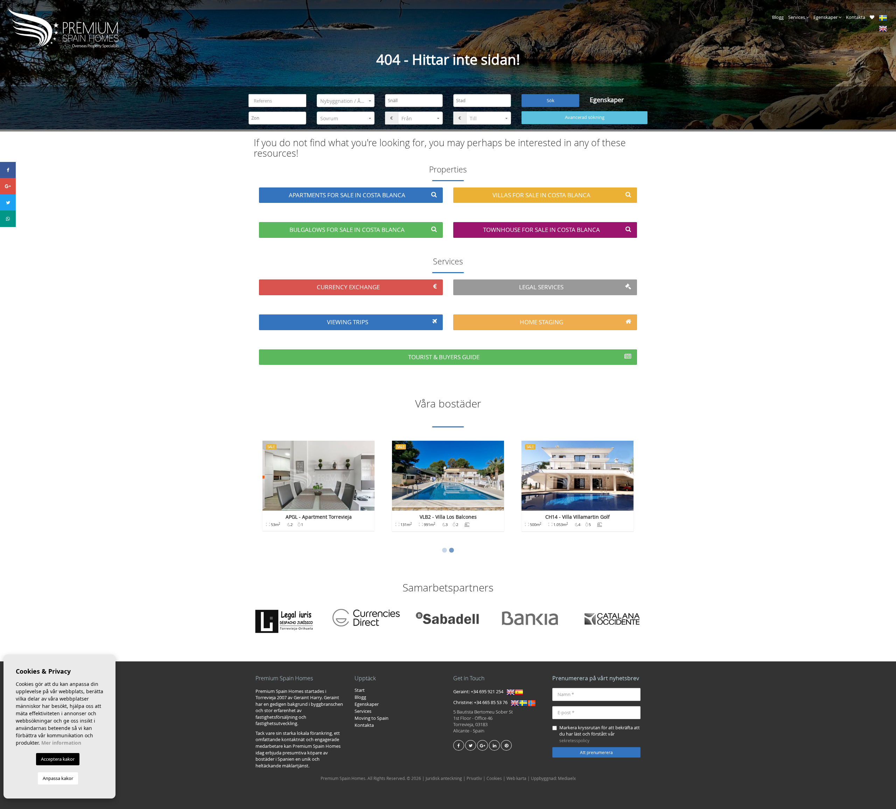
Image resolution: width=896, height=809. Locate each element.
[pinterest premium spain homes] (506, 745)
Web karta (516, 778)
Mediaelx (567, 778)
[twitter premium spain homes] (470, 745)
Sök (550, 100)
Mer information (61, 742)
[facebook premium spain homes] (458, 745)
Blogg (778, 17)
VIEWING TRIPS (347, 322)
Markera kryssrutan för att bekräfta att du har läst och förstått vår (599, 733)
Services (797, 17)
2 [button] (451, 550)
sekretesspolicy (574, 740)
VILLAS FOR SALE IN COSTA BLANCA (541, 195)
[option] (318, 489)
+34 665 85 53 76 (490, 702)
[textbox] (415, 100)
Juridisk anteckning (444, 778)
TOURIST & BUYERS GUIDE (443, 357)
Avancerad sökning (584, 117)
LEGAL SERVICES (541, 287)
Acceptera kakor (58, 759)
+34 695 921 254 (487, 691)
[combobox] (414, 100)
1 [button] (444, 550)
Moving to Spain (371, 718)
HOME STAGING (541, 322)
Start (360, 690)
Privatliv (474, 778)
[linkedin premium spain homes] (494, 745)
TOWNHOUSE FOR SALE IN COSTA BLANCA (541, 230)
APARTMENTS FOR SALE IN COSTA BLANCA (347, 195)
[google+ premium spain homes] (482, 745)
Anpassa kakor (58, 778)
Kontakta (855, 17)
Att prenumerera (596, 752)
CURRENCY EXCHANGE (348, 287)
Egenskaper (826, 17)
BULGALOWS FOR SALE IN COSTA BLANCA (347, 230)
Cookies (494, 778)
